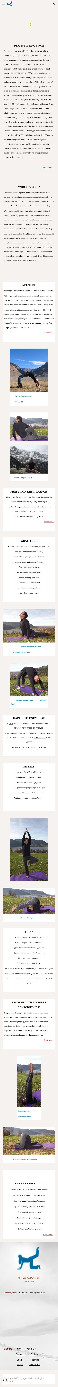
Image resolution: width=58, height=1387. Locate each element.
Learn (19, 1359)
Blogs (20, 1364)
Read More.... (48, 168)
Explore (34, 1354)
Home (19, 1348)
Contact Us (21, 1354)
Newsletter (34, 1364)
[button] (3, 4)
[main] (29, 112)
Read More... (49, 1040)
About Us (31, 1348)
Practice (35, 1359)
